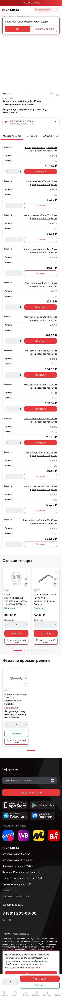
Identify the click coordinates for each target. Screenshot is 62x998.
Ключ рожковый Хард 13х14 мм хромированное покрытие (40, 420)
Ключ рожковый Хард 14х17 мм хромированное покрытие (15, 699)
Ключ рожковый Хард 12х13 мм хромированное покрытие (40, 386)
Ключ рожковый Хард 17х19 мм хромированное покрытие (40, 217)
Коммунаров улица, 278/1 (17, 866)
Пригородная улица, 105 (16, 884)
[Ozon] (8, 835)
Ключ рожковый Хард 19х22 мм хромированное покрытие (40, 488)
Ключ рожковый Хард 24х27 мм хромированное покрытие (40, 454)
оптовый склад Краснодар (18, 859)
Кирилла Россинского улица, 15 (21, 872)
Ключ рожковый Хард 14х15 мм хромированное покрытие (40, 251)
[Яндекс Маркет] (38, 835)
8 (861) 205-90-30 (19, 913)
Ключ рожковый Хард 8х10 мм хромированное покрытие (41, 284)
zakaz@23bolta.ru (12, 904)
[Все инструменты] (54, 835)
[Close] (56, 21)
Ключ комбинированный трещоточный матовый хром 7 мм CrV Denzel (16, 599)
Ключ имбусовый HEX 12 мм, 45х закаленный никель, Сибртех (45, 599)
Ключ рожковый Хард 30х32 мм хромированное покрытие (40, 521)
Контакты (7, 890)
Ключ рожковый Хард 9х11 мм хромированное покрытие (41, 149)
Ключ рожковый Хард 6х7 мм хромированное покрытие (41, 183)
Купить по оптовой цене (16, 641)
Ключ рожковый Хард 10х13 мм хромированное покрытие (40, 352)
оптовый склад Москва (16, 853)
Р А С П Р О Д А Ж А (31, 3)
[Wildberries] (23, 835)
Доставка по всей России (15, 896)
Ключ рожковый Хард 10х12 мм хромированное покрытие (40, 318)
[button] (56, 17)
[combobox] (27, 17)
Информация (10, 769)
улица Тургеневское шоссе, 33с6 (22, 878)
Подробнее (34, 967)
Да (17, 28)
